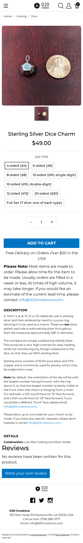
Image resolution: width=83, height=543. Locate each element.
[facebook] (32, 502)
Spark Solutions (38, 534)
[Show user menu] (68, 6)
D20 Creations (62, 534)
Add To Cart (41, 243)
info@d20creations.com (41, 300)
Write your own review (26, 473)
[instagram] (50, 502)
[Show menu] (6, 6)
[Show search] (61, 6)
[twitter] (41, 502)
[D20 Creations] (41, 5)
